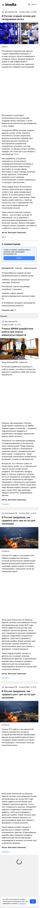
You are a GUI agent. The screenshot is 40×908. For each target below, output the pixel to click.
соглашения (22, 903)
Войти (19, 258)
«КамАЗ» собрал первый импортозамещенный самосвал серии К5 (18, 296)
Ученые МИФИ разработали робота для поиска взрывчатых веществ (17, 331)
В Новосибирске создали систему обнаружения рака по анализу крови (17, 274)
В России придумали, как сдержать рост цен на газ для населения (18, 520)
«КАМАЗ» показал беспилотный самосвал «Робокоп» (15, 281)
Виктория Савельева (17, 232)
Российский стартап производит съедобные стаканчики (16, 287)
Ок (33, 901)
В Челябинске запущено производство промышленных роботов (18, 304)
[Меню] (3, 5)
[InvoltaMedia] (11, 4)
